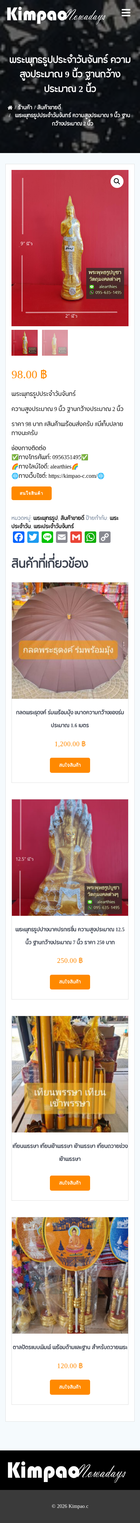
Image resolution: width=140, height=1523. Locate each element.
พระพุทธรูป (45, 518)
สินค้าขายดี (49, 108)
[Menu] (126, 13)
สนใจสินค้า (31, 493)
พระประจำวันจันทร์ (54, 527)
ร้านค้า (25, 108)
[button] (117, 181)
